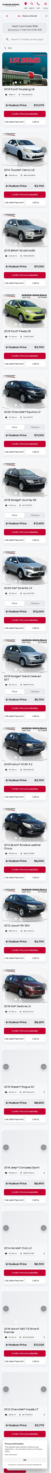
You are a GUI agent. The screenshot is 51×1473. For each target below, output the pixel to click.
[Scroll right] (46, 16)
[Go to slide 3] (25, 82)
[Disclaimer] (7, 105)
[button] (25, 5)
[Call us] (38, 4)
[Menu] (45, 4)
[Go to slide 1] (16, 82)
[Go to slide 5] (34, 82)
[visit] (25, 4)
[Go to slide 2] (20, 82)
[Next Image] (43, 69)
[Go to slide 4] (29, 82)
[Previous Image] (6, 69)
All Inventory (14, 30)
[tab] (15, 427)
